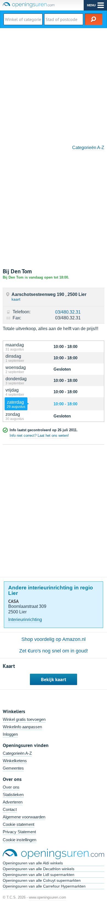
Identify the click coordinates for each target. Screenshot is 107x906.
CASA (13, 601)
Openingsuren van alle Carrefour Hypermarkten (44, 886)
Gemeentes (13, 768)
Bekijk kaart (53, 679)
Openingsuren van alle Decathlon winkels (38, 869)
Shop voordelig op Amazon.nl (53, 639)
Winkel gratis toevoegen (24, 719)
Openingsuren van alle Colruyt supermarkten (42, 880)
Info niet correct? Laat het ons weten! (39, 435)
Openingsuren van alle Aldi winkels (33, 863)
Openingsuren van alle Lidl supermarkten (38, 874)
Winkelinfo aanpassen (22, 726)
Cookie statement (18, 824)
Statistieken (13, 794)
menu (91, 5)
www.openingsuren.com (47, 897)
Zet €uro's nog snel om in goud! (53, 651)
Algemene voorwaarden (24, 817)
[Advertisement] (53, 84)
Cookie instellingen (19, 839)
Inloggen (10, 734)
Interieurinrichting (25, 619)
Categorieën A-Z (88, 147)
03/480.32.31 (68, 312)
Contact (10, 809)
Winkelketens (15, 760)
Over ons (11, 787)
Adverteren (12, 802)
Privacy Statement (19, 831)
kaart (16, 299)
